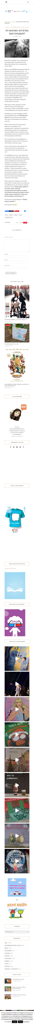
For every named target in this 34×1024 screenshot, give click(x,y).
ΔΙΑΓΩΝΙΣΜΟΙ (8, 950)
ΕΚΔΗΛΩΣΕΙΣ (8, 958)
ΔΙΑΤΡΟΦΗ (7, 953)
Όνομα (6, 254)
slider (7, 27)
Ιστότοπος (7, 265)
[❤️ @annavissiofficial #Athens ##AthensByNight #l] (17, 684)
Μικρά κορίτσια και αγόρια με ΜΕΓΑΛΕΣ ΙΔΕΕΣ (19, 987)
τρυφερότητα (8, 217)
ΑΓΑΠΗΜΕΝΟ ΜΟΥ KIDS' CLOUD (19, 27)
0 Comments (7, 222)
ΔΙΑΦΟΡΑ (7, 956)
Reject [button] (20, 1021)
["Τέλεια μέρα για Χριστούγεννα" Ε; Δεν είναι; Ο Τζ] (17, 734)
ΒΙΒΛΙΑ (6, 948)
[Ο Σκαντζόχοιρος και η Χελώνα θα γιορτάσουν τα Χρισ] (17, 836)
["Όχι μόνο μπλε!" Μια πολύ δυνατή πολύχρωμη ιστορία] (17, 658)
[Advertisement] (17, 465)
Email (6, 259)
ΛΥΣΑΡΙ (6, 963)
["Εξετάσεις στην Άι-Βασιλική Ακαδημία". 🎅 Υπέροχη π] (17, 810)
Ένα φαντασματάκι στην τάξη (11, 344)
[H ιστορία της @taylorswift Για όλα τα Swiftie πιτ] (17, 709)
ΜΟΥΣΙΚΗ (7, 966)
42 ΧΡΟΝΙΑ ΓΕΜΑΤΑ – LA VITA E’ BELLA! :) (16, 319)
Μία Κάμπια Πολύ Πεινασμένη (19, 994)
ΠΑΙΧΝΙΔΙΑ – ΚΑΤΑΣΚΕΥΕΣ (11, 969)
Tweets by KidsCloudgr (10, 568)
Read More (26, 1021)
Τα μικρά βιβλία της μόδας (18, 979)
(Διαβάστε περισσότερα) (17, 436)
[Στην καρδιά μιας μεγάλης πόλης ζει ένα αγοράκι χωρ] (17, 861)
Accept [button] (14, 1021)
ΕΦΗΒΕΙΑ (7, 961)
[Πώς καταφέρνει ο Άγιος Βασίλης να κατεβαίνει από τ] (17, 785)
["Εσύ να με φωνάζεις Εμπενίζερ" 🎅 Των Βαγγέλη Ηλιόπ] (17, 760)
